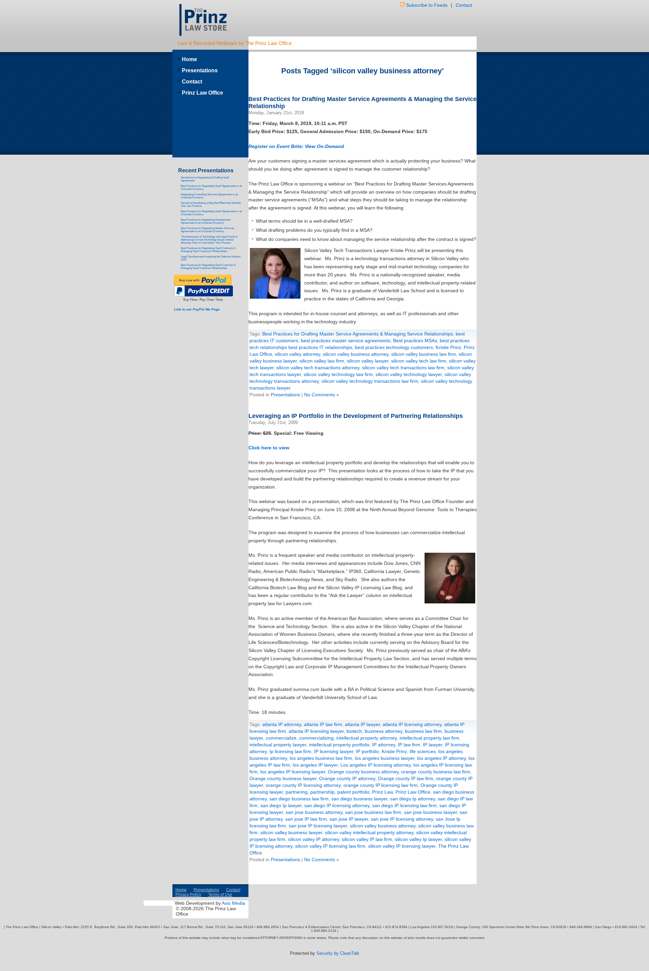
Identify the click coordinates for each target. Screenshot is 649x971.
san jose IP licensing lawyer (318, 825)
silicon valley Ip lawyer (418, 839)
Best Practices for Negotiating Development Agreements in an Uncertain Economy (206, 221)
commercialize (281, 738)
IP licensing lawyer (333, 751)
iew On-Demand (326, 146)
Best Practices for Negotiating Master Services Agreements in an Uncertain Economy (207, 230)
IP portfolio (367, 751)
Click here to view (268, 447)
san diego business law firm (299, 798)
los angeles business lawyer (384, 758)
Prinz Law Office (412, 792)
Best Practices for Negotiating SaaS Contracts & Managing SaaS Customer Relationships (208, 250)
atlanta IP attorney (281, 724)
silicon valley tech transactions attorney (317, 367)
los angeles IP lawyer (315, 765)
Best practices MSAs (415, 340)
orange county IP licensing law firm (380, 785)
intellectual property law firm (429, 738)
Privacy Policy (188, 894)
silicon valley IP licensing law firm (330, 846)
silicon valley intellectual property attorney (369, 832)
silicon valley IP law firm (367, 839)
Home (189, 59)
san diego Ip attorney (412, 798)
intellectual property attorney (366, 738)
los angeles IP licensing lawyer (292, 771)
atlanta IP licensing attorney (412, 724)
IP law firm (409, 744)
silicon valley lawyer (367, 361)
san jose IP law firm (306, 819)
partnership (322, 792)
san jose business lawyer (430, 812)
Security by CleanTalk (337, 953)
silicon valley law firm (321, 361)
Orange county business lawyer (282, 778)
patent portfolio (353, 792)
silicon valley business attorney (355, 354)
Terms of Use (220, 894)
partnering (297, 792)
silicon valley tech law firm (418, 361)
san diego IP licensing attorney (336, 805)
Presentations (285, 394)
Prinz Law (382, 792)
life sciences (423, 751)
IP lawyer (432, 744)
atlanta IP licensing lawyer (316, 731)
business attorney (383, 731)
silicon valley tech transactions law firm (403, 367)
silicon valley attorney (297, 354)
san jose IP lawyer (349, 819)
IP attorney (383, 744)
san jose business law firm (373, 812)
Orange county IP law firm (405, 778)
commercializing (316, 738)
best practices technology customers (394, 347)
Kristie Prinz (448, 347)
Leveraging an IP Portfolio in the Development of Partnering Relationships (355, 416)
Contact (464, 5)
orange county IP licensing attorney (303, 785)
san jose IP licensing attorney (402, 819)
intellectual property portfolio (339, 744)
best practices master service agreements (345, 340)
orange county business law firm (435, 771)
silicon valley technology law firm (338, 374)
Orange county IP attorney (347, 778)
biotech (354, 731)
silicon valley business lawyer (291, 832)
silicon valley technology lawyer (409, 374)
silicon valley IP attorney (313, 839)
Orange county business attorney (363, 771)
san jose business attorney (314, 812)
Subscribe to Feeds (427, 5)
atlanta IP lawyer (362, 724)
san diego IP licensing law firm (404, 805)
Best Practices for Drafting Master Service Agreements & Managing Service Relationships (357, 334)
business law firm (423, 731)
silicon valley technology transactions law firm (369, 381)
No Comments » (321, 394)
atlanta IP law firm (323, 724)
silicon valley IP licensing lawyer (401, 846)
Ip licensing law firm (290, 751)
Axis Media (233, 903)
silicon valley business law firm (423, 354)
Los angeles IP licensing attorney (375, 765)
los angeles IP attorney (441, 758)
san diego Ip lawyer (281, 805)
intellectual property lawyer (277, 744)
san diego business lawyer (359, 798)
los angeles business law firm (321, 758)
